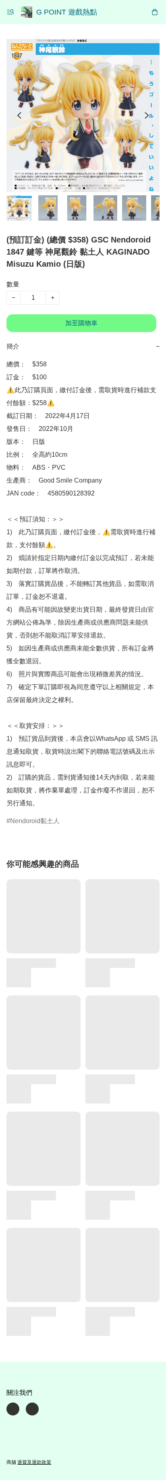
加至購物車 (81, 323)
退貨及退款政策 (34, 1462)
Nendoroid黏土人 (35, 820)
